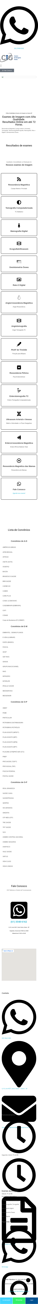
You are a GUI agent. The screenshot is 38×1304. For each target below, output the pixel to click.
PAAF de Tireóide (19, 350)
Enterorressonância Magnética (19, 443)
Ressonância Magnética (19, 185)
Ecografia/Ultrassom (19, 249)
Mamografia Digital (19, 231)
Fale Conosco (19, 489)
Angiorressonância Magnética (19, 303)
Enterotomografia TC (19, 396)
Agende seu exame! (19, 493)
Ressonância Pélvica (19, 373)
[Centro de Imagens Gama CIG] (10, 57)
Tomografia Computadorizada (19, 208)
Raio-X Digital (19, 285)
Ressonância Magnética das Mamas (19, 466)
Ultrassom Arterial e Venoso (19, 419)
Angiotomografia (19, 326)
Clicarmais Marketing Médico (19, 1291)
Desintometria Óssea (19, 267)
